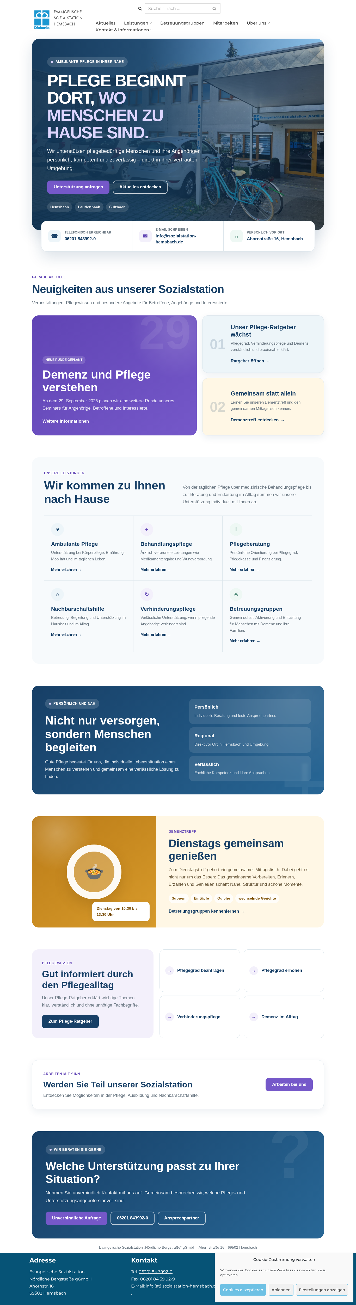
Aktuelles (105, 23)
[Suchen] (140, 8)
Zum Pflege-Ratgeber (70, 1021)
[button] (151, 23)
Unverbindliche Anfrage (76, 1218)
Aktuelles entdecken (140, 186)
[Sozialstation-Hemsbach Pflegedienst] (58, 19)
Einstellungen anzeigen (322, 1289)
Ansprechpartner (181, 1218)
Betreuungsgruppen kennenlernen (204, 911)
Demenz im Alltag (279, 1016)
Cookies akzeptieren (243, 1289)
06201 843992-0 (80, 238)
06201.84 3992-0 (156, 1271)
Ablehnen (281, 1289)
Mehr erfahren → (66, 569)
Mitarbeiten (225, 23)
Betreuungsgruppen (182, 23)
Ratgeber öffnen (247, 360)
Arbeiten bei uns (289, 1084)
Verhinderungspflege (198, 1016)
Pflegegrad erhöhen (281, 970)
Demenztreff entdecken (255, 419)
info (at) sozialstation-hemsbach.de (182, 1286)
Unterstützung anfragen (78, 186)
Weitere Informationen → (68, 421)
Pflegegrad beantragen (200, 970)
